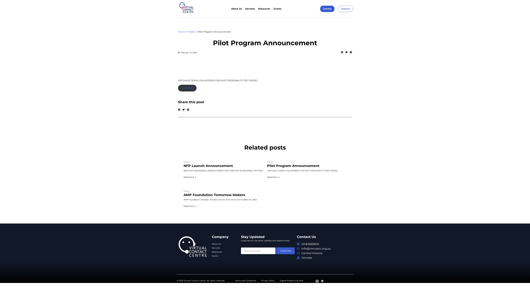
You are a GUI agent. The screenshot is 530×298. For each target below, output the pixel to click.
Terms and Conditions (245, 280)
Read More (189, 177)
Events (278, 8)
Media (191, 31)
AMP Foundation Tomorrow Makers (214, 195)
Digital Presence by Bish (292, 280)
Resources (264, 8)
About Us (236, 8)
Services (250, 8)
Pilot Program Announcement (265, 43)
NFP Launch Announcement (208, 166)
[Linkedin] (322, 281)
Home (181, 31)
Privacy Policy (268, 280)
